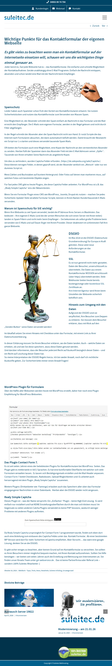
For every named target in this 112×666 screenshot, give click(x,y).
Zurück (95, 25)
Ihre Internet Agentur (79, 290)
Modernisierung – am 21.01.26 (77, 629)
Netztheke (45, 570)
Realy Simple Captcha (17, 532)
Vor (103, 25)
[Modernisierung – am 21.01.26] (83, 590)
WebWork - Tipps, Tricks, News (29, 570)
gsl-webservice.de (45, 560)
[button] (6, 611)
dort (100, 532)
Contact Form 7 (11, 476)
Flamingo (42, 486)
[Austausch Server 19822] (29, 590)
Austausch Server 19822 (19, 611)
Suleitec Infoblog (55, 570)
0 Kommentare (21, 615)
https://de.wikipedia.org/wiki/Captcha (80, 161)
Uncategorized (68, 570)
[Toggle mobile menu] (105, 17)
